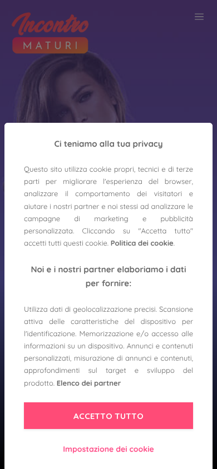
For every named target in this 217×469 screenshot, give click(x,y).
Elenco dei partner (89, 383)
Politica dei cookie (142, 243)
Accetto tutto (108, 416)
